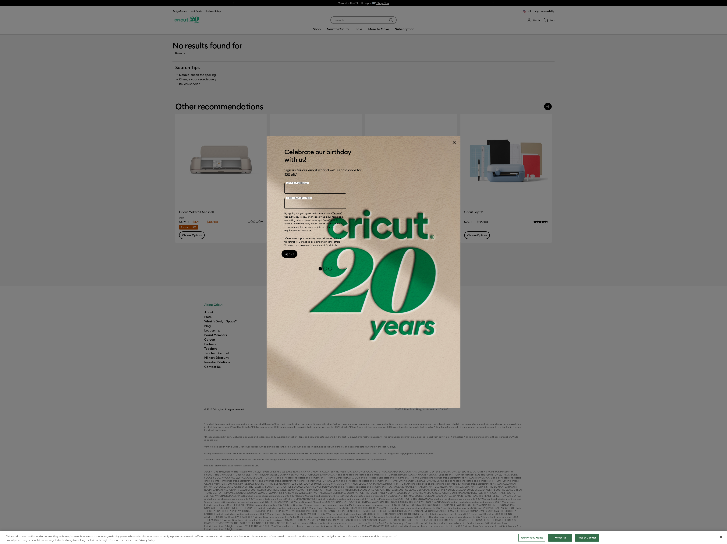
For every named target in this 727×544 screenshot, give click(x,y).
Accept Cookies (587, 537)
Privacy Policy (298, 216)
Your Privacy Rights (531, 537)
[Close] (454, 142)
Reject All (560, 537)
